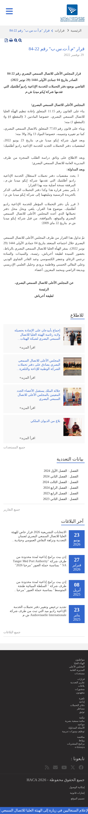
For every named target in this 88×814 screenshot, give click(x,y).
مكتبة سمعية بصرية (75, 721)
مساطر (81, 708)
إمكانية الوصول (77, 787)
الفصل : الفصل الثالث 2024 (60, 482)
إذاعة (82, 701)
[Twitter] (72, 767)
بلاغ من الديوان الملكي (45, 421)
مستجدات (79, 673)
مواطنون (80, 659)
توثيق (82, 712)
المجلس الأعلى (77, 666)
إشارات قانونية (77, 792)
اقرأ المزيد (28, 347)
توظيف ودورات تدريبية (73, 731)
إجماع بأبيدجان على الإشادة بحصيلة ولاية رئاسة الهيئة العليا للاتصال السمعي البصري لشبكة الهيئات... (37, 334)
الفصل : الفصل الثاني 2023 (60, 499)
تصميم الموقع (78, 798)
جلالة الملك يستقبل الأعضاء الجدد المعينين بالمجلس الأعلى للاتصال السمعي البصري (38, 395)
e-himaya (80, 747)
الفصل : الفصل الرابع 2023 (60, 493)
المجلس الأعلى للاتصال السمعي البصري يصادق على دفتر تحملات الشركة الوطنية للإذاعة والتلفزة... (38, 364)
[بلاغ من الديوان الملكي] (72, 427)
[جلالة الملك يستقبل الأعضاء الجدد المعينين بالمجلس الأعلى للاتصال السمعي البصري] (72, 397)
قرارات (60, 30)
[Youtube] (64, 767)
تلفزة (82, 698)
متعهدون (80, 692)
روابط (82, 740)
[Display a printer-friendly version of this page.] (11, 40)
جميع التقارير (11, 509)
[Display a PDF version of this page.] (6, 40)
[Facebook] (81, 767)
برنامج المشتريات (76, 743)
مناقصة (81, 737)
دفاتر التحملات (77, 705)
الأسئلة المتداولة (76, 727)
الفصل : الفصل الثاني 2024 (60, 476)
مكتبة (82, 717)
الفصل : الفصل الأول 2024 (61, 470)
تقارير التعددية (77, 682)
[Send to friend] (55, 767)
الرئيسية (76, 30)
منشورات (80, 689)
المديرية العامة (77, 670)
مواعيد (81, 724)
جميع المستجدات (14, 447)
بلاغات (81, 685)
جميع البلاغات (12, 632)
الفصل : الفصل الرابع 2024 (60, 487)
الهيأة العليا (79, 663)
